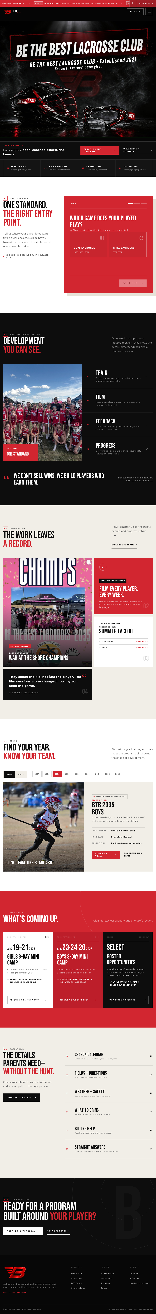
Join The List (107, 687)
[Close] (142, 614)
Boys (89, 676)
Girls (124, 676)
